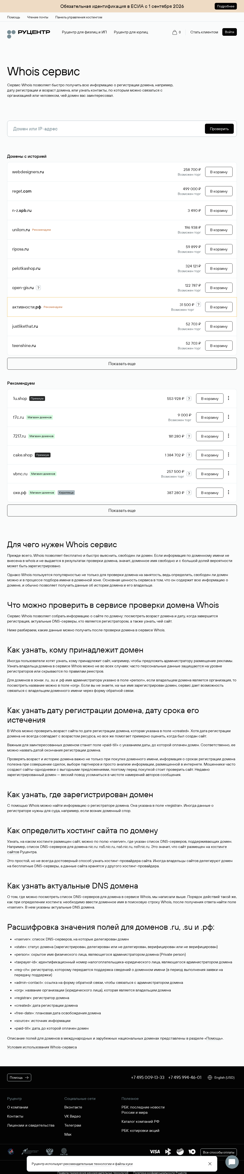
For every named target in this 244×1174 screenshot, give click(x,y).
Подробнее (225, 6)
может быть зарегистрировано (33, 565)
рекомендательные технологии (87, 1164)
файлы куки (124, 1164)
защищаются (192, 666)
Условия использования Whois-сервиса (42, 1047)
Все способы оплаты (218, 1152)
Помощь (213, 1038)
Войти (229, 32)
